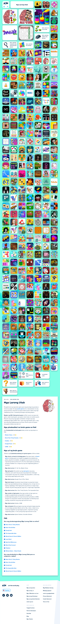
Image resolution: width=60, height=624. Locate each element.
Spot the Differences (11, 542)
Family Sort (9, 530)
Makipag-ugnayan (47, 590)
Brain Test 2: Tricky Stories (13, 524)
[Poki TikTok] (3, 595)
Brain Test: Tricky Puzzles (12, 437)
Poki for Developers (31, 610)
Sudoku (7, 440)
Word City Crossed (11, 545)
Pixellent (8, 548)
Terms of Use (46, 601)
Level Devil (8, 539)
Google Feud (8, 443)
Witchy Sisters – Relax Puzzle (13, 551)
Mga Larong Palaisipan (32, 596)
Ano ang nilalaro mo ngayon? (7, 6)
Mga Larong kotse (31, 587)
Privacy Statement (47, 596)
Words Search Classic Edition (13, 536)
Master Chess (8, 435)
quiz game (26, 471)
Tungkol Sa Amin (31, 607)
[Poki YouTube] (11, 595)
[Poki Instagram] (7, 595)
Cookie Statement (47, 599)
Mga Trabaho (30, 619)
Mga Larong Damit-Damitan (33, 599)
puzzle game (20, 408)
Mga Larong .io (30, 590)
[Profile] (4, 6)
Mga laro (6, 399)
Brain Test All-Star (10, 527)
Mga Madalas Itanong (48, 587)
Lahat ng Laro (30, 601)
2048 (6, 446)
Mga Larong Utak (14, 399)
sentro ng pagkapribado (48, 593)
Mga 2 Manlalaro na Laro (32, 593)
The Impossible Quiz (11, 533)
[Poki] (6, 3)
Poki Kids (29, 613)
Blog (28, 616)
